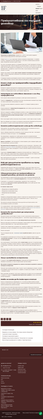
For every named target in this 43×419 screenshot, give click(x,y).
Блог (37, 10)
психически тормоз (18, 233)
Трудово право (21, 367)
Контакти (38, 12)
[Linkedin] (41, 1)
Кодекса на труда (8, 59)
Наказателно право (21, 369)
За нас (37, 8)
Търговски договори (22, 372)
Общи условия (26, 412)
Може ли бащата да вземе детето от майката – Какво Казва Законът (16, 340)
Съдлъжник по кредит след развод (9, 334)
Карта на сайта (13, 414)
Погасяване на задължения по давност (10, 336)
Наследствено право (22, 370)
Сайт (3, 416)
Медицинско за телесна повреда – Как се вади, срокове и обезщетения (17, 332)
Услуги (37, 4)
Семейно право (21, 365)
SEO (5, 416)
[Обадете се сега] (40, 412)
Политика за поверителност (35, 412)
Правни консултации (5, 377)
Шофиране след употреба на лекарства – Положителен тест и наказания (17, 338)
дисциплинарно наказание (10, 146)
